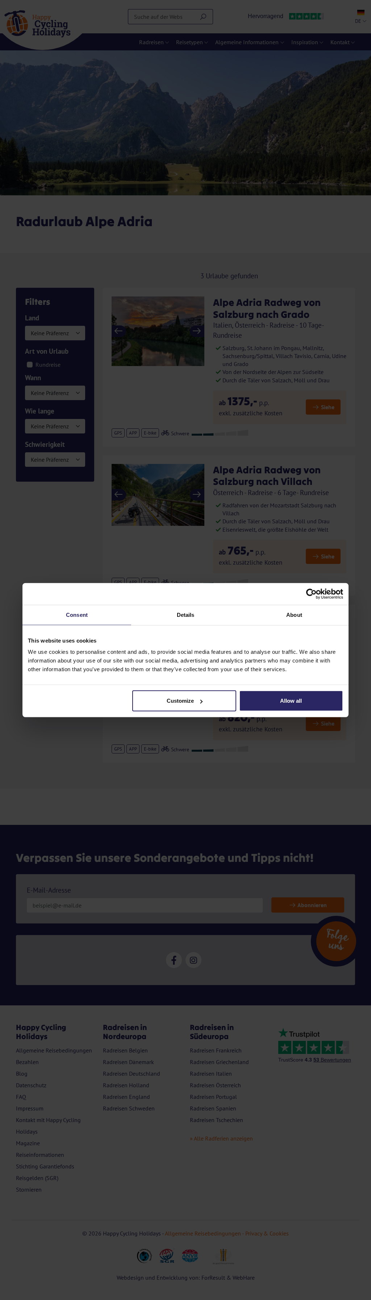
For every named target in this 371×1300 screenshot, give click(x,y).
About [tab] (294, 614)
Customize (180, 701)
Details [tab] (186, 614)
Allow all (291, 701)
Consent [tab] (77, 614)
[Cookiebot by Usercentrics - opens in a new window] (311, 593)
